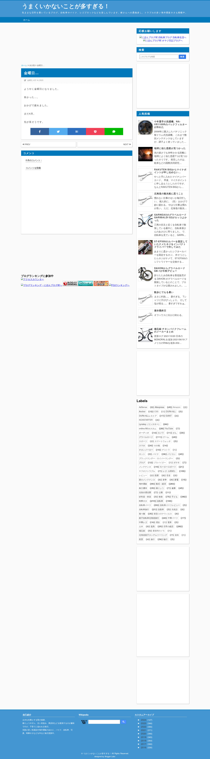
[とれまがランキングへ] (85, 285)
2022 (144, 726)
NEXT (126, 144)
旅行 (153, 539)
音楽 (168, 475)
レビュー (143, 475)
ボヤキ (177, 462)
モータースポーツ (168, 466)
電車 (170, 522)
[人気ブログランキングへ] (70, 285)
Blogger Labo (110, 756)
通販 (158, 522)
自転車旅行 (144, 509)
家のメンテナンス (147, 479)
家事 (165, 479)
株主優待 (143, 488)
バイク (156, 454)
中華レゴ (143, 522)
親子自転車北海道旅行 (149, 517)
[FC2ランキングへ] (119, 285)
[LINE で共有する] (114, 131)
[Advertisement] (76, 48)
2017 (144, 744)
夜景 (141, 539)
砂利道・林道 (145, 496)
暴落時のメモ (159, 530)
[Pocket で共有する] (95, 131)
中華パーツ (173, 517)
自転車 (160, 500)
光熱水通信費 (145, 492)
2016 (144, 747)
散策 (161, 496)
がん (175, 432)
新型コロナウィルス (163, 513)
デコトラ (166, 449)
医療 (157, 475)
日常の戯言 (169, 526)
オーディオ (144, 432)
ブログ (142, 462)
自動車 (161, 509)
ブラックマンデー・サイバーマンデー (156, 458)
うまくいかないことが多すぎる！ (66, 6)
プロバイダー (160, 462)
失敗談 (175, 509)
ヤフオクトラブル (147, 471)
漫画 (177, 534)
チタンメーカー (146, 449)
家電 (176, 479)
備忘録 (142, 530)
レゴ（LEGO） (169, 471)
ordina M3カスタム (147, 428)
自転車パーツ (145, 505)
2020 (144, 733)
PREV (27, 144)
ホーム (26, 19)
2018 (144, 740)
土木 (141, 526)
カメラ (161, 432)
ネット (142, 454)
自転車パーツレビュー (170, 505)
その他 (157, 445)
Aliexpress (159, 407)
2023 (144, 723)
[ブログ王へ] (101, 285)
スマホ (142, 445)
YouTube (169, 428)
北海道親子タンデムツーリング (153, 534)
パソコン (172, 454)
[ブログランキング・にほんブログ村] (41, 285)
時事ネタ (143, 500)
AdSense (143, 407)
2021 (144, 730)
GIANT (169, 415)
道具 (153, 526)
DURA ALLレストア (148, 415)
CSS (156, 411)
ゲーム (166, 437)
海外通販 (143, 483)
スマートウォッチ (163, 441)
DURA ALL (171, 411)
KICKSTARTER (146, 419)
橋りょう (160, 488)
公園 (161, 492)
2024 (144, 719)
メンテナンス (145, 466)
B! (76, 131)
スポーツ (143, 441)
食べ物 (142, 513)
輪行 (166, 539)
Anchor (142, 411)
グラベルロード (146, 437)
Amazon (176, 407)
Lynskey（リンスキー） (149, 424)
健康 (174, 488)
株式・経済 (161, 483)
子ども (175, 496)
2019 (144, 737)
